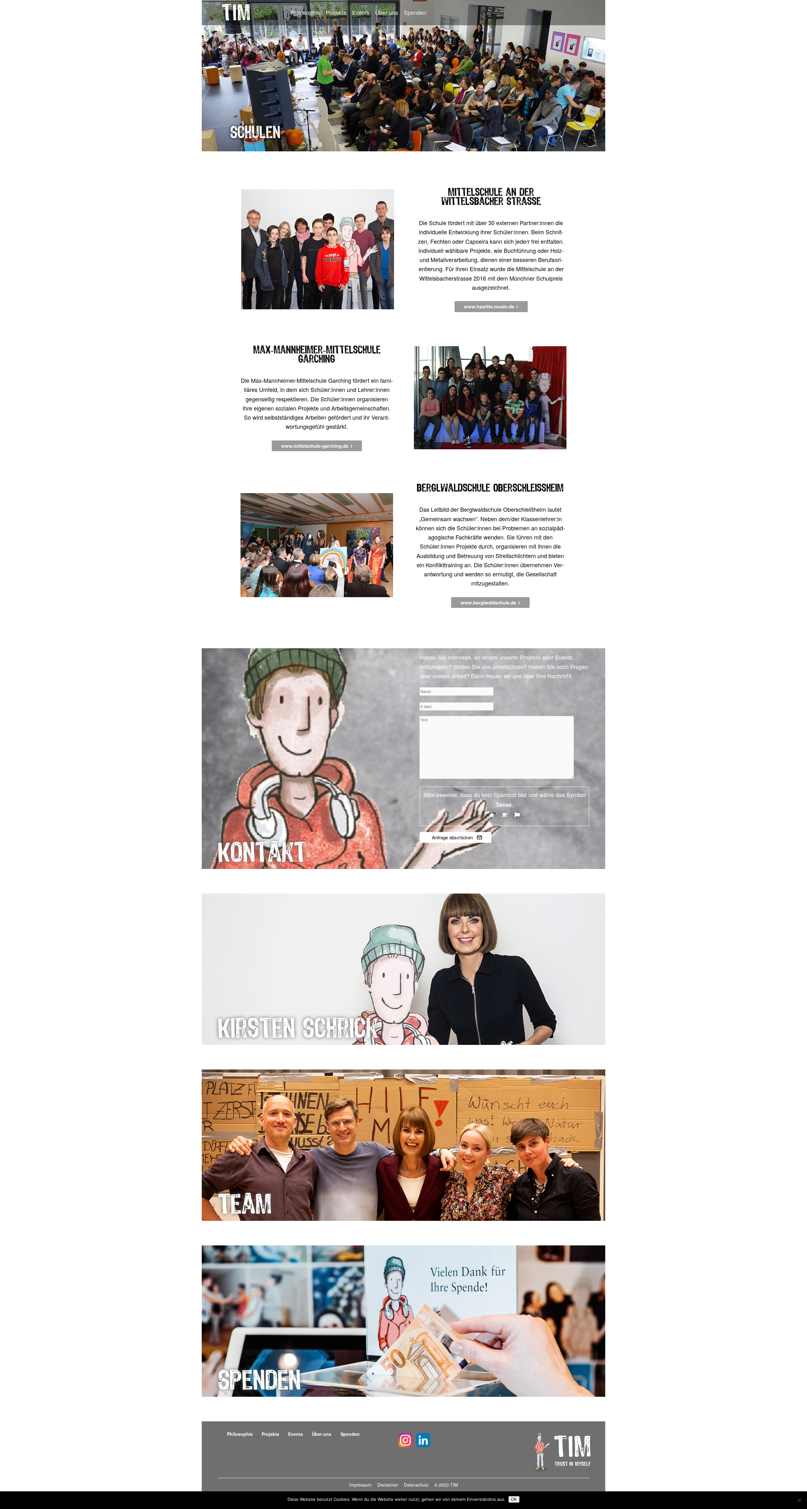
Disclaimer (388, 1485)
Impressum (361, 1485)
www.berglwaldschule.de (488, 602)
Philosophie (305, 12)
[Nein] (799, 1500)
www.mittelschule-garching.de (314, 445)
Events (360, 12)
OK (514, 1499)
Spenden (415, 12)
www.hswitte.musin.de (489, 306)
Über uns (386, 12)
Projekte (336, 12)
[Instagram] (405, 1441)
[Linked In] (423, 1441)
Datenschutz (417, 1485)
